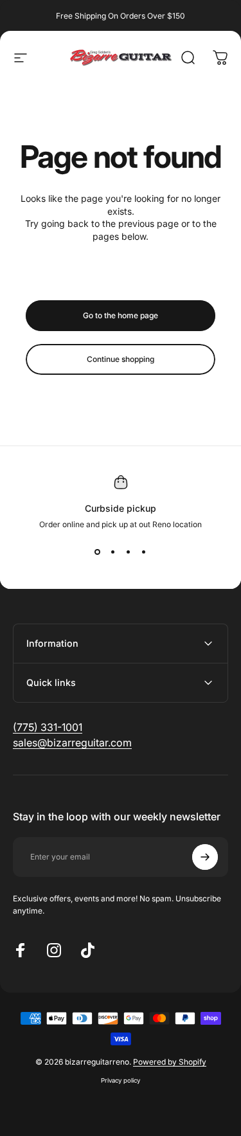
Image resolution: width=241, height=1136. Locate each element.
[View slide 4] (144, 552)
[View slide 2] (113, 552)
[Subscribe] (205, 857)
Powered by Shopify (169, 1062)
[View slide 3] (128, 552)
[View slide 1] (97, 552)
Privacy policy (120, 1080)
